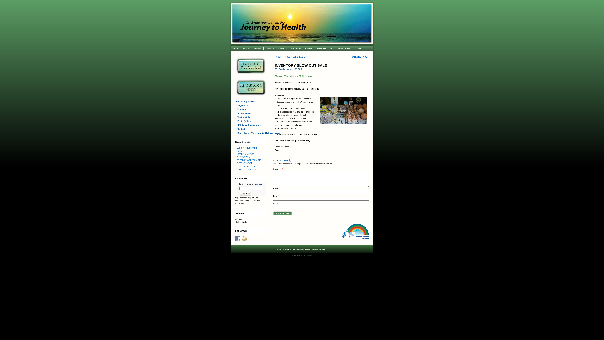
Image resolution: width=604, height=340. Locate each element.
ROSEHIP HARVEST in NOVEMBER (290, 57)
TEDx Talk (321, 48)
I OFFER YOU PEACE (245, 154)
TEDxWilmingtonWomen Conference (261, 54)
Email (276, 196)
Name (276, 188)
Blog (359, 48)
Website (276, 203)
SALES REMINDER (360, 57)
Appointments (244, 113)
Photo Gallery (244, 121)
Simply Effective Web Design (302, 255)
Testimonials (243, 117)
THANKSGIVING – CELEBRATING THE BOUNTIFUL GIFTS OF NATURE (250, 160)
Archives (238, 219)
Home (236, 48)
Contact (237, 54)
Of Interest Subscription (249, 125)
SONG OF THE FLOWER (247, 148)
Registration (243, 105)
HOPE (239, 151)
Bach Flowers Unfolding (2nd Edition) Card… (252, 133)
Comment (278, 169)
